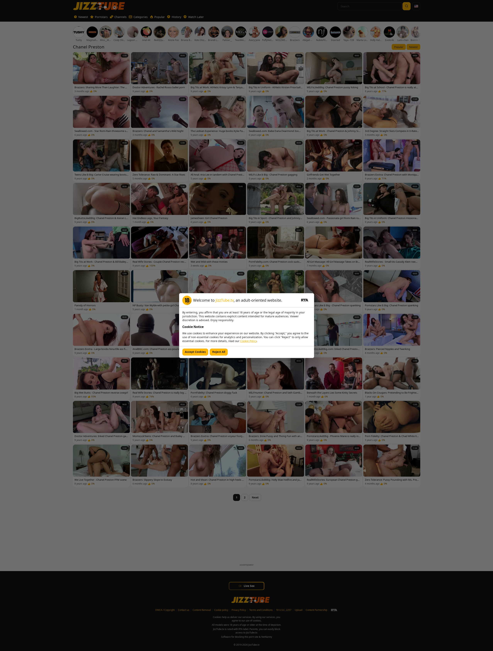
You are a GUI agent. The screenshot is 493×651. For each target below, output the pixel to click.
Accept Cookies (195, 352)
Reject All (218, 352)
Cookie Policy (248, 341)
